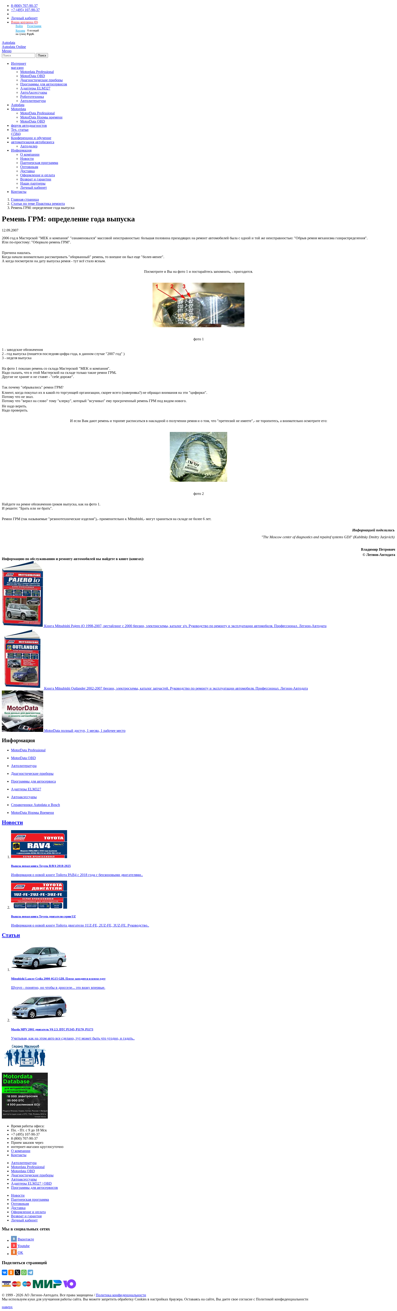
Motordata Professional (37, 72)
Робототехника (32, 97)
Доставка (27, 171)
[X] (17, 1272)
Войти (19, 26)
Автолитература (33, 101)
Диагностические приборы (41, 80)
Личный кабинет (24, 18)
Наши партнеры (32, 183)
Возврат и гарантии (35, 179)
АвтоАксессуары (33, 92)
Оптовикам (29, 167)
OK (20, 1253)
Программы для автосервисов (43, 84)
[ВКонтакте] (4, 1272)
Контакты (18, 1155)
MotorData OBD (32, 76)
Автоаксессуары (24, 1179)
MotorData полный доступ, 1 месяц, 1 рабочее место (84, 731)
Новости (27, 159)
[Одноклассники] (11, 1272)
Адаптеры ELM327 (35, 88)
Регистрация (34, 26)
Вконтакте (26, 1239)
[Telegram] (30, 1272)
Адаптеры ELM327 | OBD (31, 1183)
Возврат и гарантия (26, 1216)
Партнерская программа (39, 163)
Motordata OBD (23, 1171)
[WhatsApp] (24, 1272)
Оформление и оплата (37, 175)
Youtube (23, 1246)
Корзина (20, 30)
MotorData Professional (37, 113)
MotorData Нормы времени (41, 117)
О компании (30, 154)
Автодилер (28, 146)
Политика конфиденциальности (121, 1295)
